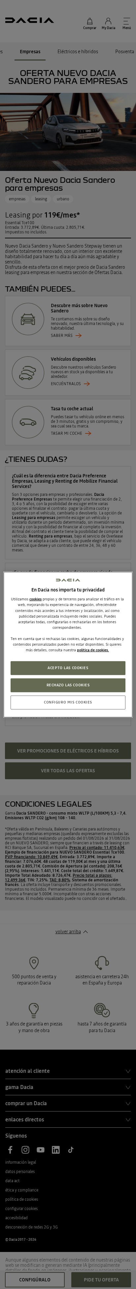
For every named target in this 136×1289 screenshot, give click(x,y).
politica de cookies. (93, 650)
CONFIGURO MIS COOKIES (68, 702)
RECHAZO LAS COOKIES (68, 685)
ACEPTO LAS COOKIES (68, 667)
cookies (35, 599)
